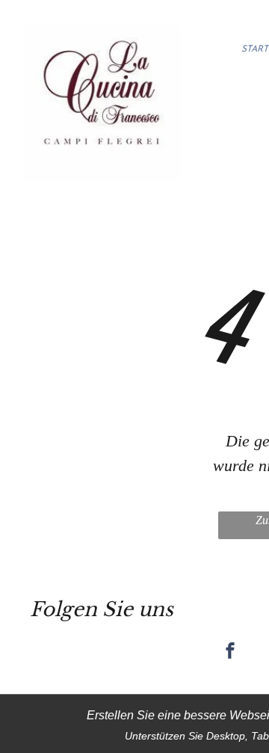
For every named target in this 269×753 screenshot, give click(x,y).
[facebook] (230, 652)
